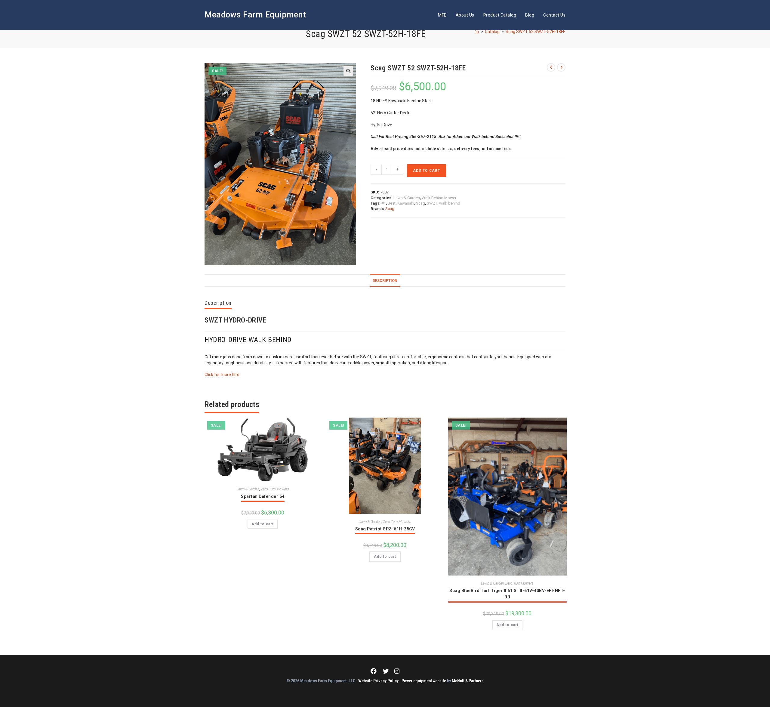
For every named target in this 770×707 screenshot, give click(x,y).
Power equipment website (424, 680)
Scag (420, 203)
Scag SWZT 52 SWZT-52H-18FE (535, 31)
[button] (348, 71)
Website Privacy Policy (378, 680)
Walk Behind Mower (439, 198)
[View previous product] (551, 67)
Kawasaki (405, 203)
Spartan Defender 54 (263, 496)
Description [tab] (385, 280)
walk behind (449, 203)
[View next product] (561, 67)
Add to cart (426, 170)
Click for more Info (222, 374)
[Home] (477, 31)
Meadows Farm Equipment (255, 15)
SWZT (432, 203)
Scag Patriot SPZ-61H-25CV (385, 528)
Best (392, 203)
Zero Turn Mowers (275, 489)
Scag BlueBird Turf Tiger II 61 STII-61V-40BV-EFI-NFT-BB (507, 593)
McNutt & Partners (468, 680)
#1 (383, 203)
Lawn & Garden (406, 198)
